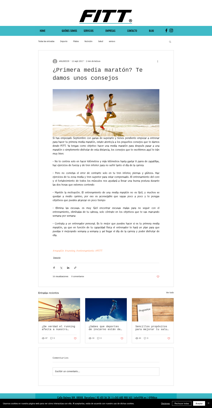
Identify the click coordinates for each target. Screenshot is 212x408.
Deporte (63, 41)
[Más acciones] (157, 61)
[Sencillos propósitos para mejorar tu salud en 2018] (153, 309)
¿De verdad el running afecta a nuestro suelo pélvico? (58, 328)
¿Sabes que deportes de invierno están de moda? (104, 328)
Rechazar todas (182, 403)
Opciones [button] (165, 403)
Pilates (76, 41)
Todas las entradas (46, 41)
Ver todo (170, 293)
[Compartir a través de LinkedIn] (68, 267)
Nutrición (88, 41)
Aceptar (199, 403)
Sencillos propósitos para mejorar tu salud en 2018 (152, 328)
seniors (112, 41)
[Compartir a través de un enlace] (75, 267)
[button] (170, 41)
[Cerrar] (208, 403)
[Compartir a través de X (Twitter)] (61, 267)
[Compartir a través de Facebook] (54, 267)
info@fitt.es (154, 2)
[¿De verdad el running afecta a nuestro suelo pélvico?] (59, 309)
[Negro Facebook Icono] (166, 30)
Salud (100, 41)
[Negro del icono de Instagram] (171, 30)
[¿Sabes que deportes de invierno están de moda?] (106, 309)
